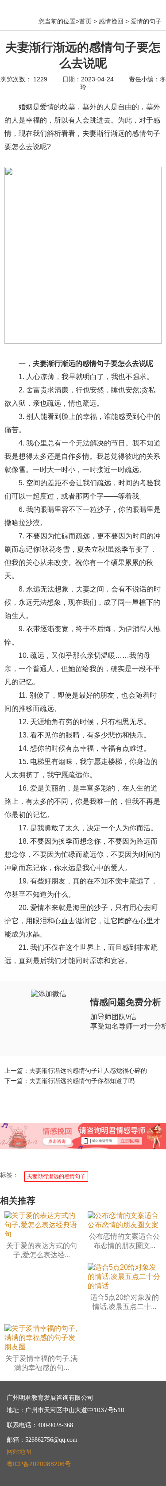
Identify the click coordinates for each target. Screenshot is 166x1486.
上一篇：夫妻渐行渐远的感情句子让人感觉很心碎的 (75, 1070)
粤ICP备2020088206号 (39, 1463)
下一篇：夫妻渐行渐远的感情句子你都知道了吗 (69, 1080)
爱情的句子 (146, 21)
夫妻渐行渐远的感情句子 (56, 1176)
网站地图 (19, 1451)
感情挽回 (111, 21)
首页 (85, 21)
